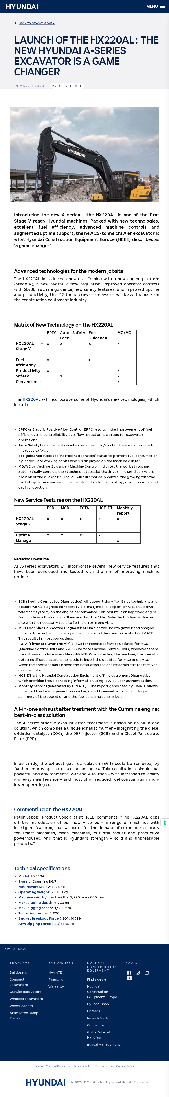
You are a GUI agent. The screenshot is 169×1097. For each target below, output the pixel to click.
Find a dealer (97, 979)
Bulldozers (18, 972)
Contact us (96, 1025)
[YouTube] (129, 978)
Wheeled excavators (26, 999)
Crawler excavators (25, 992)
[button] (34, 23)
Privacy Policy (83, 1066)
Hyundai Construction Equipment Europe (102, 992)
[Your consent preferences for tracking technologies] (165, 823)
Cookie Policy (125, 1066)
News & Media (98, 1018)
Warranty (56, 986)
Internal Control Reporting (52, 1066)
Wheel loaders (21, 1006)
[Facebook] (129, 972)
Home (7, 949)
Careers (93, 1011)
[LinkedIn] (146, 972)
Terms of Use (104, 1066)
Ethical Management (103, 1045)
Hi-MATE (55, 972)
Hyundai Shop (98, 1004)
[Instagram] (138, 972)
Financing (56, 979)
